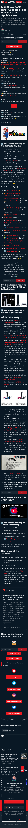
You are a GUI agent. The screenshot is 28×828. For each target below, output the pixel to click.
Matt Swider (8, 29)
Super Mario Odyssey (12, 228)
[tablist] (8, 730)
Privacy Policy (19, 814)
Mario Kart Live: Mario (13, 201)
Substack (6, 824)
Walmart (15, 161)
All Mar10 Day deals (12, 190)
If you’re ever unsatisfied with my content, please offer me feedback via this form (12, 38)
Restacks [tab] (11, 730)
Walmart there (8, 170)
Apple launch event (15, 75)
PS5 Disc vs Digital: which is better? (9, 768)
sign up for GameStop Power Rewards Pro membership (15, 342)
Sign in (24, 2)
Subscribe (19, 2)
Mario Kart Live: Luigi (12, 208)
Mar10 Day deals (13, 96)
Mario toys (9, 217)
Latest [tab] (7, 750)
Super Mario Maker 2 (12, 235)
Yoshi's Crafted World (13, 245)
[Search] (25, 749)
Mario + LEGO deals (12, 215)
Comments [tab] (5, 730)
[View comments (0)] (8, 34)
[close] (23, 777)
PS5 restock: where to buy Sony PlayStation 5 (9, 755)
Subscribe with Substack (15, 808)
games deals (8, 335)
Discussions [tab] (13, 750)
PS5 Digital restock (15, 69)
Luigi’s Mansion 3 (11, 220)
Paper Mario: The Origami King (15, 248)
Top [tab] (3, 750)
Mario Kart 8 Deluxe (12, 198)
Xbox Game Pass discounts (17, 337)
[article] (14, 758)
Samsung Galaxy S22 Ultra (14, 85)
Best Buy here (21, 168)
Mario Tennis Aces (12, 238)
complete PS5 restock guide (11, 318)
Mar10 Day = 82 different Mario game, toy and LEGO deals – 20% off (14, 65)
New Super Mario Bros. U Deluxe (16, 230)
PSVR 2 (11, 112)
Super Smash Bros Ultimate (14, 223)
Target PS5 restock (15, 473)
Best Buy (7, 161)
